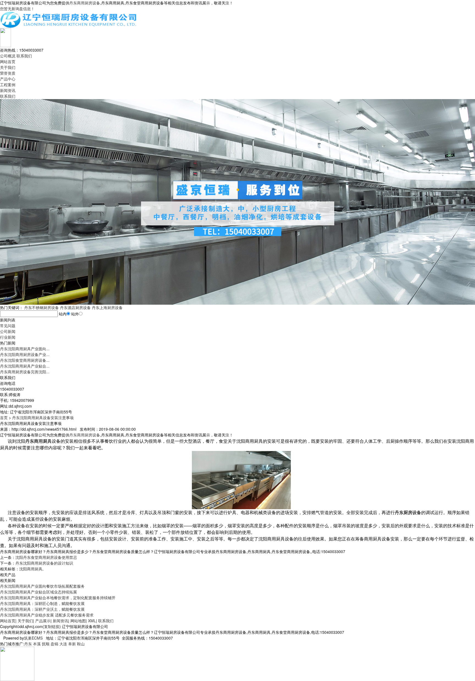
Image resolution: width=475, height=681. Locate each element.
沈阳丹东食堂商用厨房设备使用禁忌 (46, 557)
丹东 (28, 643)
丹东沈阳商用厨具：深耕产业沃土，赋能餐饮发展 (42, 609)
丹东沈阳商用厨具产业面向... (24, 348)
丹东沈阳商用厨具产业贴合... (24, 366)
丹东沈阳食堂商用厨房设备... (24, 360)
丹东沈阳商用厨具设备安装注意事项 (43, 417)
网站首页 (7, 61)
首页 (4, 417)
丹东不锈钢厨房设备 (41, 307)
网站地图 (78, 620)
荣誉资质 (7, 73)
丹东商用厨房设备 (84, 2)
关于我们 (7, 67)
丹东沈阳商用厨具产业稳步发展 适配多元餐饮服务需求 (46, 615)
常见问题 (7, 325)
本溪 (37, 643)
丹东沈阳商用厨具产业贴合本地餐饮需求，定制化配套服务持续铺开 (57, 597)
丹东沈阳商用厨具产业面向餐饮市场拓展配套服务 (42, 586)
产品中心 (7, 79)
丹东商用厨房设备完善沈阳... (24, 371)
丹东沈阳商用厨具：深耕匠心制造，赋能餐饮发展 (42, 603)
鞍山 (81, 643)
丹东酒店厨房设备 (75, 307)
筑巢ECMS (33, 638)
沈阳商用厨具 (30, 568)
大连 (63, 643)
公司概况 (7, 55)
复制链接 (51, 626)
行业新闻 (7, 337)
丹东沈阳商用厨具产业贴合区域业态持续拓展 (38, 592)
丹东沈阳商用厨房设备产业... (24, 354)
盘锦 (54, 643)
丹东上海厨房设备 (107, 307)
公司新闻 (7, 331)
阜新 (72, 643)
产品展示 (43, 620)
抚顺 (45, 643)
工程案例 (7, 84)
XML (92, 620)
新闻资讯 (7, 90)
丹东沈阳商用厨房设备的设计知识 (44, 563)
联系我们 (24, 55)
